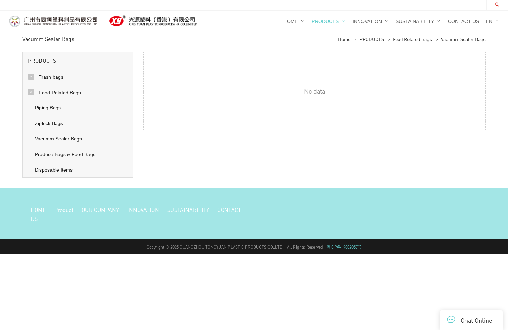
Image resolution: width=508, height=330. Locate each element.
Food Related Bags (412, 39)
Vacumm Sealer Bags (463, 39)
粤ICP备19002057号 (344, 247)
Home (344, 39)
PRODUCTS (371, 39)
